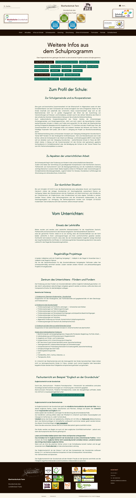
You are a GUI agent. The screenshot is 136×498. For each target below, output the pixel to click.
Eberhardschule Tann (70, 6)
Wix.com (98, 496)
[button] (28, 32)
